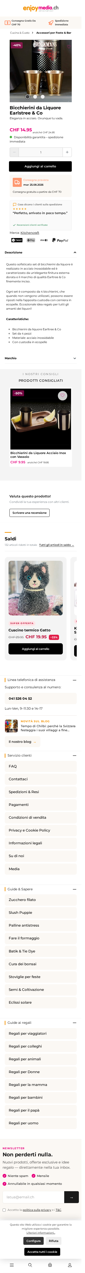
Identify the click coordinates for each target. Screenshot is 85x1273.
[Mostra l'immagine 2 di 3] (35, 97)
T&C (58, 1210)
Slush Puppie (20, 912)
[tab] (41, 252)
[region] (40, 71)
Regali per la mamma (28, 1085)
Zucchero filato (22, 900)
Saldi (10, 539)
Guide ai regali (19, 1022)
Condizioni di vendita (27, 817)
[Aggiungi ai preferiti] (69, 46)
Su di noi (16, 856)
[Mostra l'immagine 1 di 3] (27, 97)
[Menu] (11, 1265)
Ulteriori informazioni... (40, 1232)
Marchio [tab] (11, 358)
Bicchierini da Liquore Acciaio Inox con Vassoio (38, 455)
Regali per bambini (25, 1097)
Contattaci (18, 779)
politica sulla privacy (37, 1210)
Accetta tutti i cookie (42, 1252)
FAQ (13, 766)
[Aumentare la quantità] (67, 152)
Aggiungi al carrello (40, 166)
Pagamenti (19, 805)
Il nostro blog (20, 742)
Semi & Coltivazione (26, 990)
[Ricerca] (30, 1265)
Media (14, 869)
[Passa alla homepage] (41, 8)
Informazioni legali (25, 843)
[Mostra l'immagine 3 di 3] (42, 97)
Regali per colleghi (25, 1046)
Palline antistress (24, 925)
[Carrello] (50, 1265)
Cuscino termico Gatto (29, 630)
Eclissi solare (20, 1002)
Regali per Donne (24, 1072)
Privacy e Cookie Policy (29, 830)
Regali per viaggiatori (28, 1033)
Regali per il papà (24, 1110)
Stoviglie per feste (24, 977)
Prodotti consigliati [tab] (41, 380)
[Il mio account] (70, 1265)
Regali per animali (25, 1059)
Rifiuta (53, 1241)
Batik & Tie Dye (22, 951)
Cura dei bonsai (22, 964)
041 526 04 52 (20, 698)
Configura (33, 1241)
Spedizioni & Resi (24, 792)
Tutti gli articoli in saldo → (56, 545)
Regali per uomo (23, 1123)
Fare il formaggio (24, 938)
